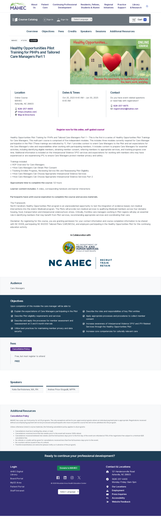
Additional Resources (122, 31)
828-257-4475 (120, 106)
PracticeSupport (122, 6)
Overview (32, 31)
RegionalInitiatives (109, 6)
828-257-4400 (25, 109)
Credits (72, 31)
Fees (61, 31)
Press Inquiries (119, 494)
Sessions (101, 31)
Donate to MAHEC (68, 468)
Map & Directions (26, 115)
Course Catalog (27, 19)
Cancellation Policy (21, 349)
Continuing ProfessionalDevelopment (65, 6)
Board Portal (16, 478)
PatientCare (45, 6)
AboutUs (34, 6)
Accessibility (118, 498)
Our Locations (119, 486)
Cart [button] (141, 19)
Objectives (48, 31)
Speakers (86, 31)
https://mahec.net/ (27, 112)
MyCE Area (15, 482)
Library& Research (136, 6)
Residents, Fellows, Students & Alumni (90, 6)
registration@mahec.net (125, 109)
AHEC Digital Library (16, 473)
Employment (118, 490)
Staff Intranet (17, 490)
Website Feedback (121, 502)
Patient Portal (17, 486)
